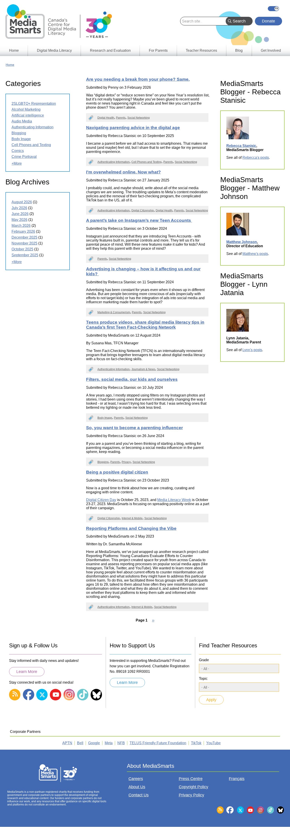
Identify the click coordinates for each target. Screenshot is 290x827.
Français (273, 8)
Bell (80, 743)
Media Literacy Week (174, 500)
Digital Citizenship (142, 210)
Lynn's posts (252, 350)
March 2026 (21, 226)
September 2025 (25, 255)
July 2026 (19, 208)
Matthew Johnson (241, 242)
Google (94, 743)
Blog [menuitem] (239, 50)
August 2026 (22, 202)
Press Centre (191, 778)
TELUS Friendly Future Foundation (158, 743)
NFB (121, 743)
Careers (135, 778)
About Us (136, 787)
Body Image (104, 417)
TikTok (196, 743)
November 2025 (24, 243)
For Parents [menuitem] (158, 50)
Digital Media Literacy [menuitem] (54, 50)
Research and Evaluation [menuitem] (110, 50)
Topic (203, 678)
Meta (109, 743)
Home (10, 64)
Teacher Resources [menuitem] (201, 50)
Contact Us (138, 795)
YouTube (213, 743)
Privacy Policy (191, 795)
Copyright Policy (193, 787)
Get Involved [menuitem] (271, 50)
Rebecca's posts (255, 157)
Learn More (26, 671)
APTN (67, 743)
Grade (204, 660)
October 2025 (22, 249)
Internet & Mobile (132, 518)
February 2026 (23, 231)
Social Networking (138, 117)
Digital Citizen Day (101, 500)
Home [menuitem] (14, 50)
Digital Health (105, 117)
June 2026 (20, 214)
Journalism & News (143, 369)
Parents (121, 117)
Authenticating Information (113, 162)
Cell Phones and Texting (146, 162)
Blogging (103, 462)
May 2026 (19, 220)
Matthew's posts (255, 254)
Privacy (126, 462)
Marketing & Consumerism (113, 312)
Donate (268, 21)
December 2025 (24, 237)
